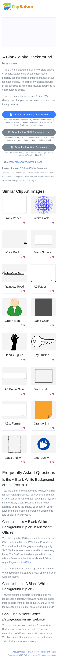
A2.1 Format (13, 423)
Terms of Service (48, 652)
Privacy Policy (33, 652)
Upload (22, 652)
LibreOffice (25, 562)
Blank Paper (13, 218)
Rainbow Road (14, 286)
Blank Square (42, 252)
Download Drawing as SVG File (30, 114)
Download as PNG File (30, 132)
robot (17, 162)
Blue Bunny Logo (45, 457)
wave (24, 162)
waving (32, 162)
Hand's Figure (14, 355)
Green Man (12, 320)
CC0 (22, 168)
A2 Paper (40, 286)
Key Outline (41, 355)
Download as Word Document (30, 147)
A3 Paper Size (14, 389)
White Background (46, 218)
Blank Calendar (44, 320)
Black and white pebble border (25, 457)
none (39, 162)
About (15, 652)
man (11, 162)
